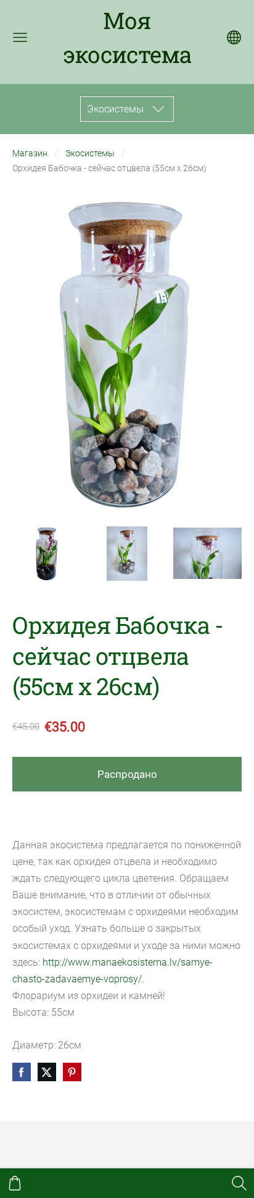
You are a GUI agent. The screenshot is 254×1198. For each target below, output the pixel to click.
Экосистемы (90, 153)
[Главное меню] (20, 37)
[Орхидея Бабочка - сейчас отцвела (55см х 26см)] (46, 553)
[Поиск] (239, 1183)
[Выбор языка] (234, 37)
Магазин (29, 153)
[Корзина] (15, 1183)
